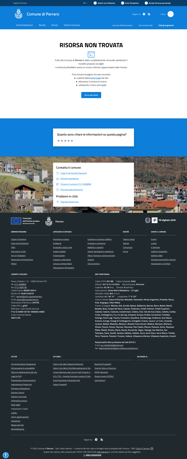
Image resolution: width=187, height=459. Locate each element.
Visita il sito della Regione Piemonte (68, 364)
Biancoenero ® (103, 451)
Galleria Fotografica (159, 251)
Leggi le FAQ (16, 376)
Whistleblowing (17, 429)
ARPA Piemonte (101, 372)
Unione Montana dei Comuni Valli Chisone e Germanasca (77, 372)
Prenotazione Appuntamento (23, 380)
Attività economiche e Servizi (163, 259)
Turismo (91, 259)
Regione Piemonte (20, 3)
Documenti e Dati (18, 251)
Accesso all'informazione (123, 25)
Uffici (13, 247)
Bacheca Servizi (17, 392)
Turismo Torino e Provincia (105, 368)
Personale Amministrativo (22, 259)
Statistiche (15, 420)
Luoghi (154, 243)
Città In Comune (142, 448)
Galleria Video (156, 255)
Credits (14, 412)
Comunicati (127, 247)
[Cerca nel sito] (171, 14)
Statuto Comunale (19, 396)
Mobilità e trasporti (95, 247)
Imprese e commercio (96, 243)
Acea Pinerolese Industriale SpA (66, 380)
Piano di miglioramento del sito (24, 372)
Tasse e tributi (129, 239)
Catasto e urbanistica (62, 259)
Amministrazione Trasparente (23, 364)
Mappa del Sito (17, 425)
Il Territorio (155, 247)
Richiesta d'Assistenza (20, 388)
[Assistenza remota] (152, 448)
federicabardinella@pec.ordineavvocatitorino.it (118, 348)
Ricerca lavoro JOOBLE (104, 376)
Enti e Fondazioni (18, 255)
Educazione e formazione (63, 267)
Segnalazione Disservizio (21, 384)
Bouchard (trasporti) (103, 364)
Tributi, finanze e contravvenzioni (101, 255)
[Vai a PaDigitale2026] (160, 220)
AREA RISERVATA (93, 455)
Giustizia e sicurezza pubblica (100, 239)
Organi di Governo (18, 239)
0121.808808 (20, 284)
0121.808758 (21, 287)
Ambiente (57, 243)
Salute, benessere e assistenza (100, 251)
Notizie (126, 243)
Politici (14, 263)
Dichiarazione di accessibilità (23, 368)
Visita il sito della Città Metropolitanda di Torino (73, 368)
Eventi (153, 239)
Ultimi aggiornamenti (20, 416)
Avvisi (125, 251)
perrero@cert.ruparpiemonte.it (29, 296)
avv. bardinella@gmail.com (112, 345)
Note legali (15, 404)
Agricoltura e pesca (61, 239)
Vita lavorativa (94, 263)
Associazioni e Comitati (160, 263)
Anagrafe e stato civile (62, 247)
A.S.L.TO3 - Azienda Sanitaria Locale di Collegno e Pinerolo (77, 376)
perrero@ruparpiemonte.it (28, 299)
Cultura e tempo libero (62, 263)
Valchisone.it (100, 380)
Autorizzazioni (59, 255)
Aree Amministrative (19, 243)
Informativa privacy (19, 400)
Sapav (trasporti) (60, 384)
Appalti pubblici (59, 251)
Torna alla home (91, 95)
